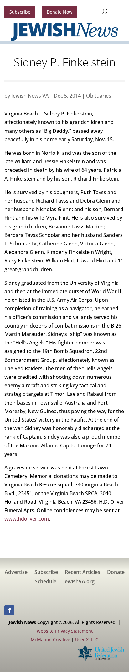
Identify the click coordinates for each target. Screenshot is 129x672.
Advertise (16, 572)
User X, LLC (86, 639)
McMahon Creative (50, 639)
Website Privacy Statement (65, 631)
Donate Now (59, 12)
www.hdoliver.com (26, 518)
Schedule (45, 582)
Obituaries (98, 95)
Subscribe (19, 12)
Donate (116, 572)
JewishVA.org (79, 582)
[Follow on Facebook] (9, 610)
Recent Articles (82, 572)
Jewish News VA (30, 95)
